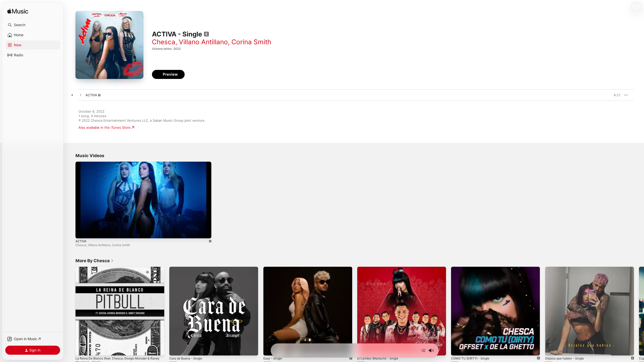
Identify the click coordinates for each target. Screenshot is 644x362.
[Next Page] (638, 311)
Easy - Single (273, 269)
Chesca (163, 42)
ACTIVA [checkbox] (91, 95)
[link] (94, 260)
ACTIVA (80, 241)
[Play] (82, 232)
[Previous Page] (70, 311)
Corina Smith (251, 42)
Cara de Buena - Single (187, 269)
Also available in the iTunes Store (104, 127)
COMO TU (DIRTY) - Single (472, 269)
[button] (33, 25)
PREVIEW (615, 95)
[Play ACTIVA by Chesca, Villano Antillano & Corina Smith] (80, 95)
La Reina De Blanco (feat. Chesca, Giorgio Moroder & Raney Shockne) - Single (116, 271)
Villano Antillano (203, 42)
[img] (17, 11)
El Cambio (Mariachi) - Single (379, 269)
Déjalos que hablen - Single (566, 269)
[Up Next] (423, 350)
